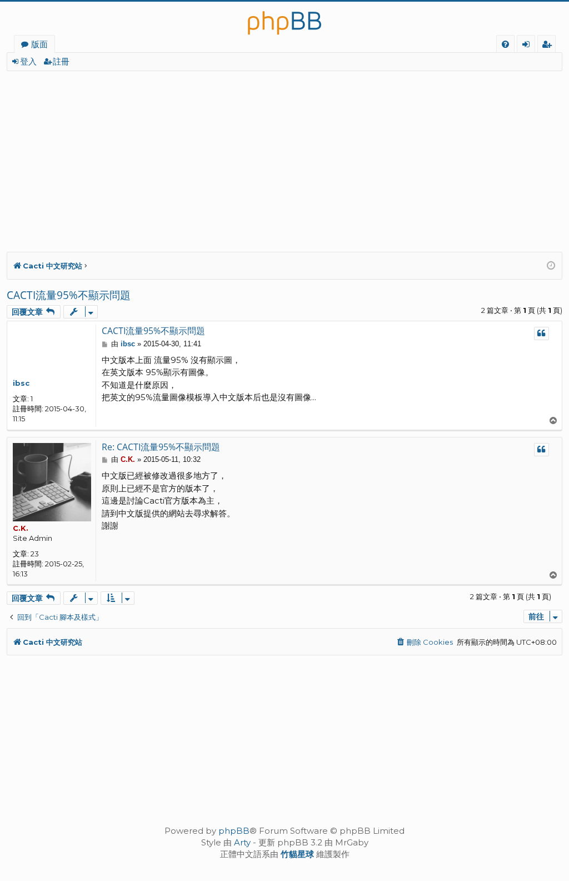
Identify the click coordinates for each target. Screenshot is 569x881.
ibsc (21, 383)
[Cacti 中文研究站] (284, 18)
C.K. (20, 528)
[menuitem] (505, 44)
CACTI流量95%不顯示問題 (69, 295)
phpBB (233, 830)
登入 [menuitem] (528, 45)
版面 (39, 43)
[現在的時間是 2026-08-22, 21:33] (551, 265)
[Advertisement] (284, 154)
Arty (242, 842)
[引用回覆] (541, 333)
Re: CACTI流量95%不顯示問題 (161, 446)
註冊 (61, 61)
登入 (28, 61)
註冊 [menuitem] (548, 45)
